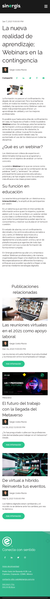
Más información (13, 364)
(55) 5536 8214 (8, 587)
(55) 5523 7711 (8, 584)
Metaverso (7, 398)
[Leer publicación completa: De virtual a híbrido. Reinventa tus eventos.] (25, 464)
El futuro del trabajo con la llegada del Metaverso (21, 409)
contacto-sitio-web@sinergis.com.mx (18, 579)
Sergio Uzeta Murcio (18, 70)
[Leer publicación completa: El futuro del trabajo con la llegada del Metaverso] (25, 383)
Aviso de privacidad (10, 566)
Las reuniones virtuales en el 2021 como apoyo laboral (24, 330)
